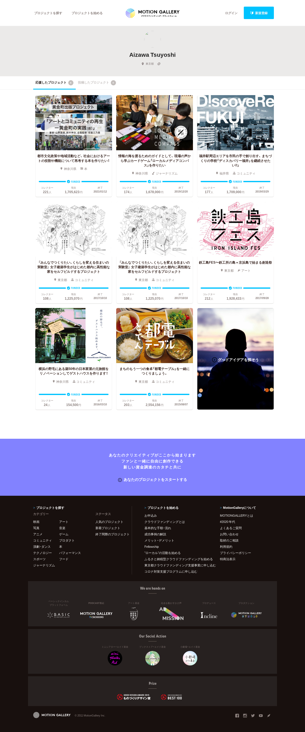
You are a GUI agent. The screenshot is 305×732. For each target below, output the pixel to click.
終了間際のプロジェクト (111, 534)
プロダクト (67, 540)
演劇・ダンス (42, 546)
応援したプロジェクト (53, 82)
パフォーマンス (70, 552)
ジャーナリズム (44, 565)
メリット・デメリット (159, 540)
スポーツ (39, 559)
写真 (36, 528)
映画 (36, 521)
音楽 (62, 528)
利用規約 (226, 546)
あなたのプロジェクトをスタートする (155, 479)
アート (63, 521)
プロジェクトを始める (87, 13)
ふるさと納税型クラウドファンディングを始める (177, 559)
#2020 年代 (227, 521)
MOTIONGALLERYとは (236, 515)
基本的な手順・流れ (157, 528)
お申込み (150, 515)
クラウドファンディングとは (164, 521)
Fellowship (151, 546)
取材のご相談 (229, 540)
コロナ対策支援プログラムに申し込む (170, 571)
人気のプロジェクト (109, 521)
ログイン (231, 13)
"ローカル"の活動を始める (162, 552)
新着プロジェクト (107, 528)
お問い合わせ (229, 534)
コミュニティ (42, 540)
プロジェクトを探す (48, 13)
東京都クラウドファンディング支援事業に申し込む (177, 565)
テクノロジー (42, 552)
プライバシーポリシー (235, 552)
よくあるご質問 (231, 528)
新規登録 (261, 13)
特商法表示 (227, 559)
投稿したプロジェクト (96, 82)
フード (63, 559)
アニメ (38, 534)
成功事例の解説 (155, 534)
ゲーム (63, 534)
